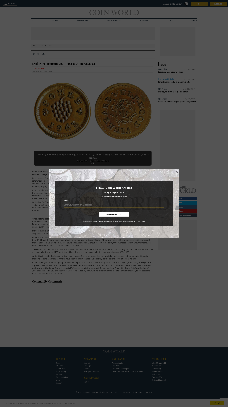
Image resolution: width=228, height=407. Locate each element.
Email (66, 201)
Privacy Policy (140, 221)
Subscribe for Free (114, 214)
